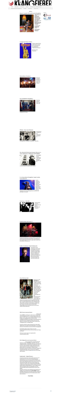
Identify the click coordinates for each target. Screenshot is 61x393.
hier (32, 350)
